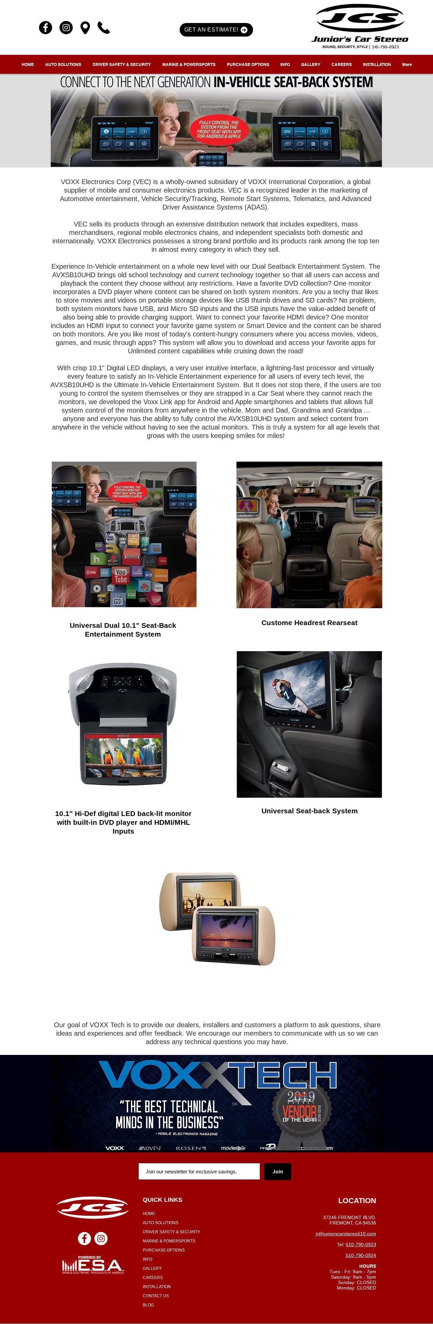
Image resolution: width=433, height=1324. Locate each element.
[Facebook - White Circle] (84, 1238)
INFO (147, 1259)
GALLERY (152, 1268)
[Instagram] (66, 27)
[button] (216, 30)
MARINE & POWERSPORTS (169, 1241)
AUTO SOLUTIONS (160, 1222)
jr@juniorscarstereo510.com (346, 1233)
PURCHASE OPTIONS (164, 1250)
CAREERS (153, 1277)
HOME (149, 1213)
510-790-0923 (361, 1244)
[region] (124, 535)
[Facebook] (45, 27)
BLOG (148, 1305)
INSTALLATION (157, 1286)
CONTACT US (156, 1296)
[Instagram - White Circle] (101, 1238)
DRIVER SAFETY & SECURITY (171, 1232)
